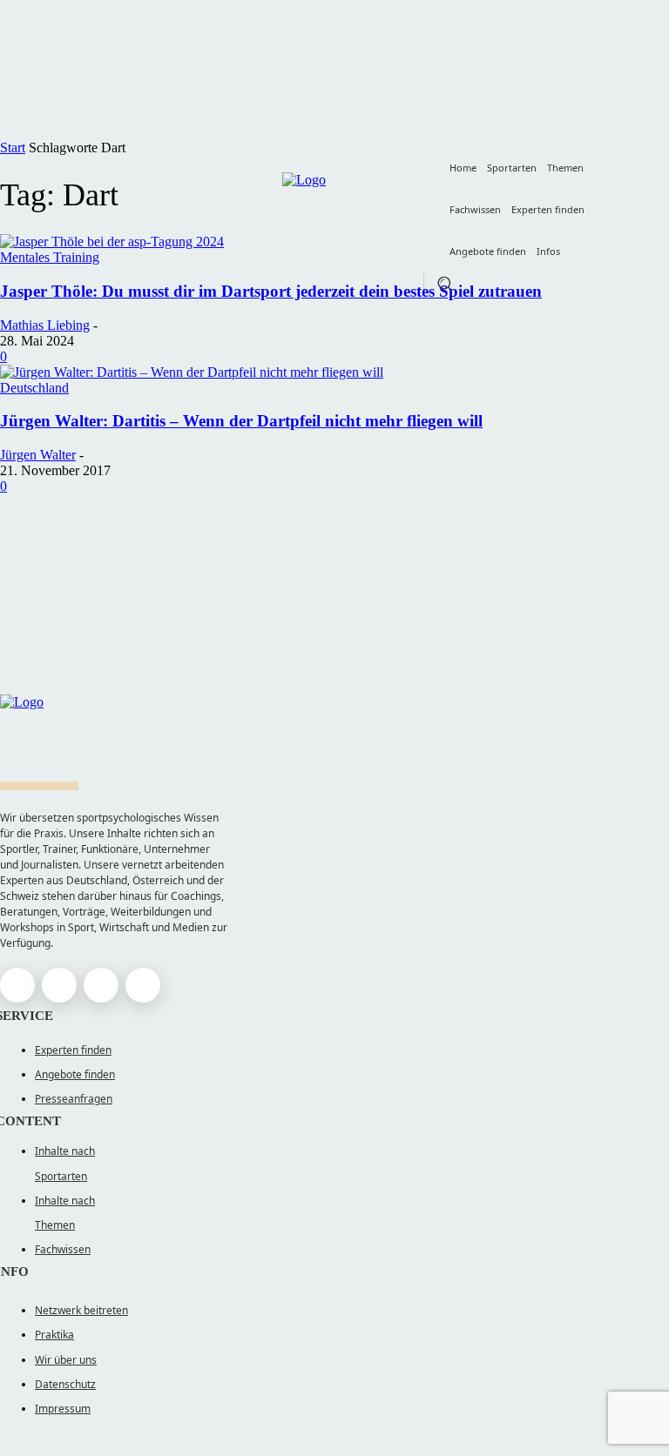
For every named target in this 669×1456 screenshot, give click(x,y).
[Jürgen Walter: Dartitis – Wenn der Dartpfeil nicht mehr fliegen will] (191, 372)
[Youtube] (142, 985)
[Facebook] (17, 985)
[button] (444, 283)
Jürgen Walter (38, 454)
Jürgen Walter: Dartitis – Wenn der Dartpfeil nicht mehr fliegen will (241, 421)
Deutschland (34, 387)
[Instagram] (59, 985)
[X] (101, 985)
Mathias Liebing (45, 325)
